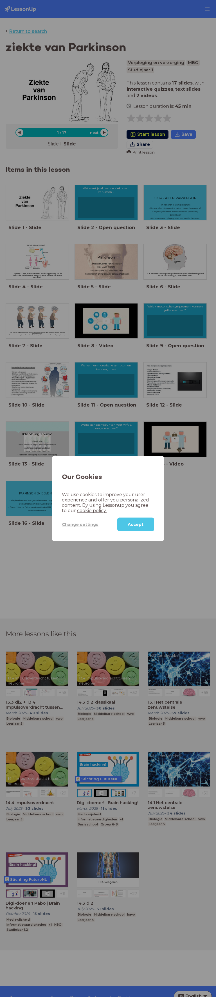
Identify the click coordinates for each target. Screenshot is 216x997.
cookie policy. (92, 510)
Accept (135, 524)
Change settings (80, 524)
